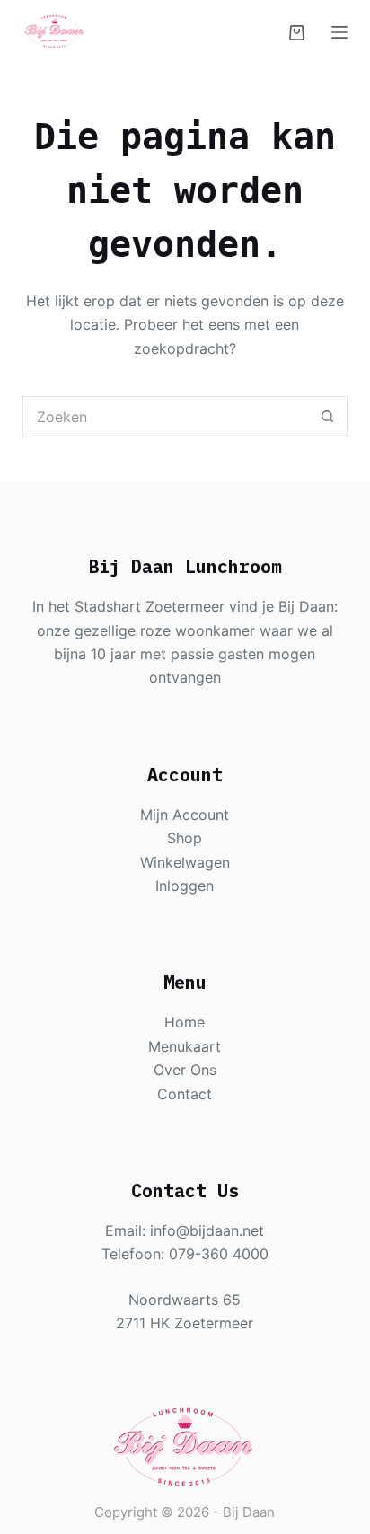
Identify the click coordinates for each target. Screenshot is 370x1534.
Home (184, 1022)
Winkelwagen (185, 862)
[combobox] (166, 416)
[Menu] (339, 32)
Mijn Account (184, 815)
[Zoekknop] (327, 416)
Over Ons (185, 1070)
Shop (184, 838)
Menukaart (184, 1046)
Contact (184, 1094)
